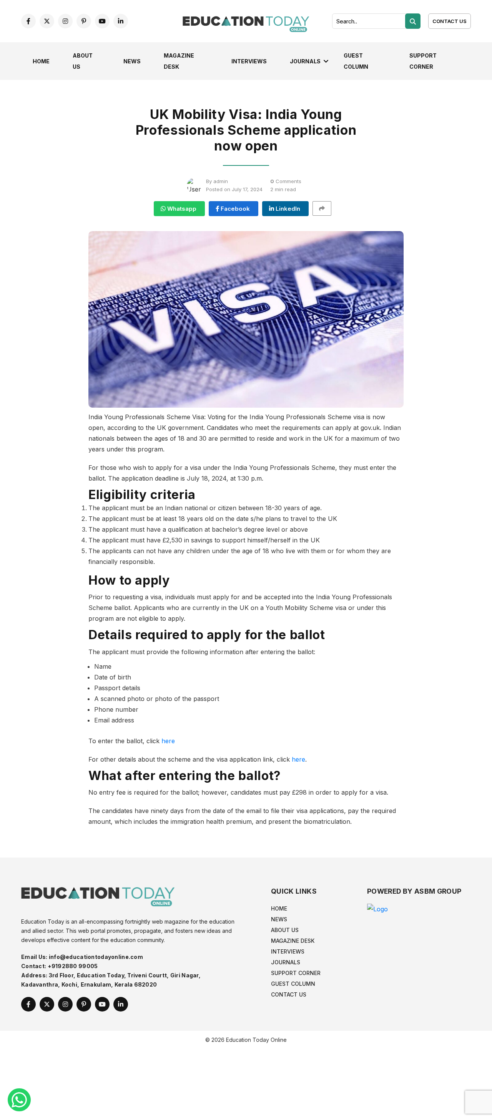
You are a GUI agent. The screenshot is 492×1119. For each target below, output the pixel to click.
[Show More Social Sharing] (325, 208)
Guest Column (293, 983)
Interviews (249, 61)
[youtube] (102, 21)
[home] (246, 20)
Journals (305, 61)
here (168, 741)
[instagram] (65, 21)
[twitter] (47, 21)
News (132, 61)
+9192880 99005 (73, 966)
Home (41, 61)
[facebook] (28, 21)
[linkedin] (120, 21)
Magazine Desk (292, 940)
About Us (285, 930)
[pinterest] (83, 21)
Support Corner (296, 973)
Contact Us (449, 21)
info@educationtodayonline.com (96, 957)
